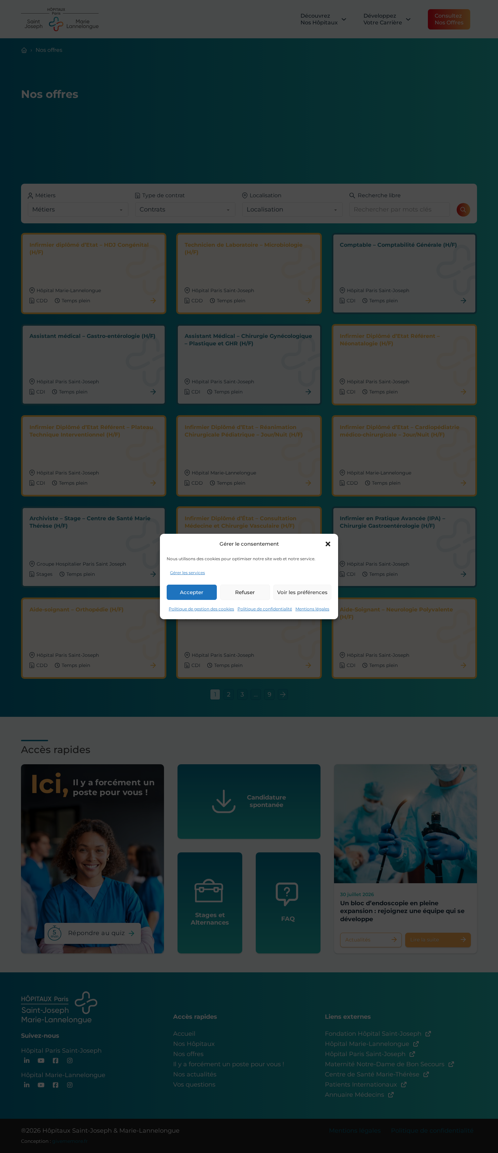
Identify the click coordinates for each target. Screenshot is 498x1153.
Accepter (191, 592)
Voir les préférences (302, 592)
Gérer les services (187, 572)
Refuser (245, 592)
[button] (328, 544)
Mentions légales (312, 608)
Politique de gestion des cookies (201, 608)
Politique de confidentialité (264, 608)
